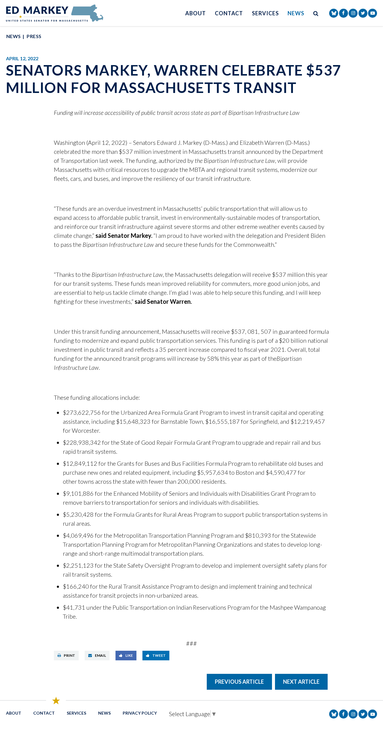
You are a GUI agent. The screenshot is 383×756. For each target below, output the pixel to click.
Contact (229, 13)
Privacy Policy (140, 713)
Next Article (301, 681)
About (195, 13)
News (296, 13)
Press (34, 36)
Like (129, 655)
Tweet (159, 655)
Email (100, 655)
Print (69, 655)
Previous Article (239, 681)
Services (265, 13)
